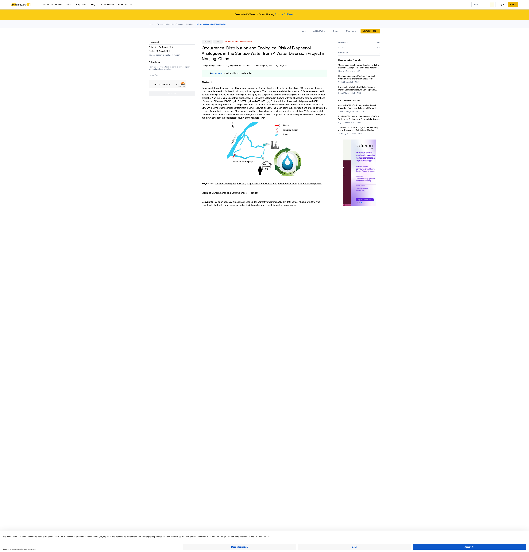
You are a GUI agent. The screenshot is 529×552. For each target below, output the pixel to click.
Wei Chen (273, 66)
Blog (93, 5)
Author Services (125, 5)
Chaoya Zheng (208, 66)
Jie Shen (246, 66)
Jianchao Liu (221, 66)
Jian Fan (255, 66)
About (69, 5)
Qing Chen (283, 66)
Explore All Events (285, 14)
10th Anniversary (106, 5)
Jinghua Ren (235, 66)
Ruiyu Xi (263, 66)
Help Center (81, 5)
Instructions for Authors (51, 5)
